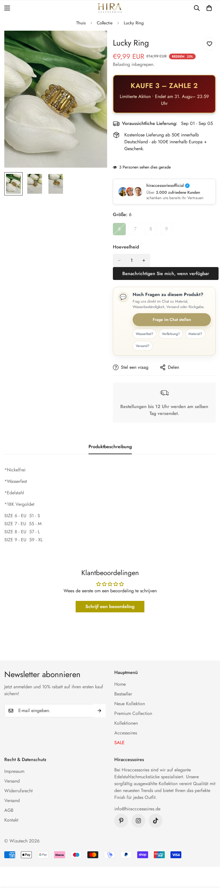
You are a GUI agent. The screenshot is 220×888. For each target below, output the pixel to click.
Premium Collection (133, 713)
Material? (195, 333)
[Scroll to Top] (208, 856)
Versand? (143, 345)
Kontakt (11, 820)
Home (120, 684)
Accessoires (125, 733)
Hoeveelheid (126, 247)
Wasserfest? (144, 333)
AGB (8, 810)
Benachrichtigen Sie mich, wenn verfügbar (165, 273)
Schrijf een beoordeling (110, 606)
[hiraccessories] (110, 7)
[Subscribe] (99, 710)
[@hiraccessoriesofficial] (138, 821)
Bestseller (123, 694)
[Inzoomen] (95, 42)
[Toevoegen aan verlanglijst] (209, 44)
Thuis (81, 23)
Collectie (105, 23)
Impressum (14, 771)
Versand (12, 781)
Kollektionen (126, 723)
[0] (209, 8)
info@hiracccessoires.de (137, 808)
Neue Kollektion (129, 703)
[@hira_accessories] (155, 821)
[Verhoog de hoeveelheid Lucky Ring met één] (144, 260)
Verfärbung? (171, 333)
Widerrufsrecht (18, 790)
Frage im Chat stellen (172, 319)
